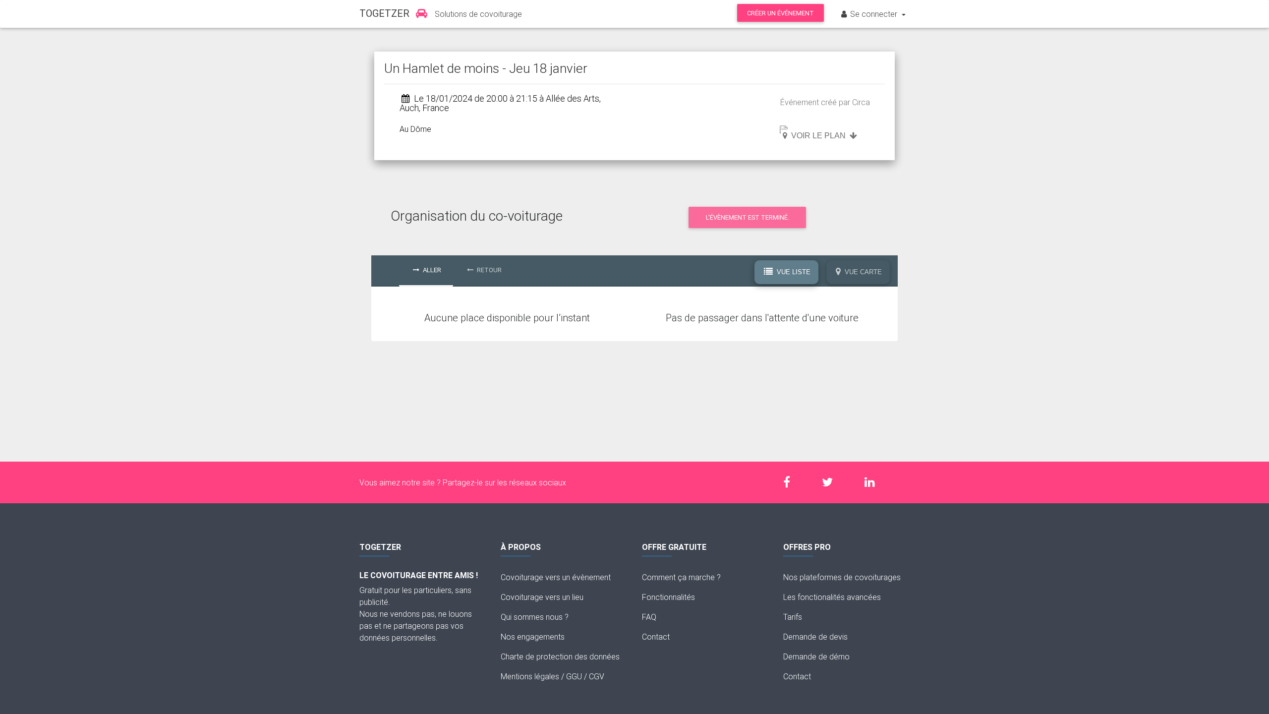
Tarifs (792, 617)
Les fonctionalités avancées (832, 597)
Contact (656, 637)
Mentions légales (530, 676)
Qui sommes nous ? (535, 617)
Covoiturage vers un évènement (556, 577)
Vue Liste (792, 272)
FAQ (649, 617)
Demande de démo (816, 656)
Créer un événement (780, 13)
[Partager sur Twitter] (832, 482)
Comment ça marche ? (681, 577)
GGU (574, 676)
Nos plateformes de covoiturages (842, 577)
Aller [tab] (431, 270)
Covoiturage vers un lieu (542, 597)
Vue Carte (862, 272)
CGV (596, 676)
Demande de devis (815, 637)
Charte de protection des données (560, 656)
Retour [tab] (488, 270)
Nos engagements (533, 637)
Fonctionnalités (668, 597)
